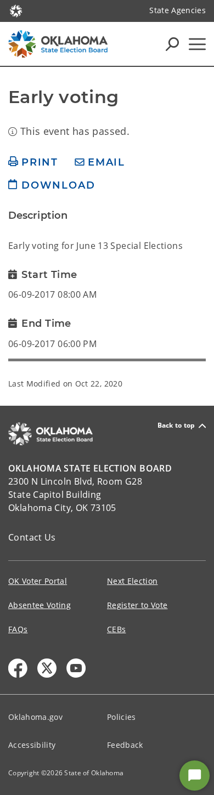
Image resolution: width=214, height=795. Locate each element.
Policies (121, 717)
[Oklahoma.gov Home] (16, 9)
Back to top (176, 425)
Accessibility (31, 745)
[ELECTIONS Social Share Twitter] (47, 668)
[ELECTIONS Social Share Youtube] (76, 668)
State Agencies (177, 10)
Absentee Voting (39, 605)
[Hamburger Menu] (197, 44)
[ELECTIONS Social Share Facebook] (17, 668)
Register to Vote (137, 605)
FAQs (17, 629)
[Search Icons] (172, 44)
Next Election (132, 581)
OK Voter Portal (37, 581)
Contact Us (32, 537)
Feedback (125, 745)
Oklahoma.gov (35, 717)
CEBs (116, 629)
